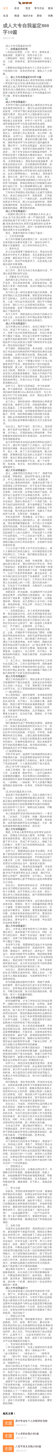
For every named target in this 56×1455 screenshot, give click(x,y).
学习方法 (39, 8)
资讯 (50, 8)
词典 (50, 15)
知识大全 (28, 15)
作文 (16, 8)
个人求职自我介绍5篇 (27, 1433)
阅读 (16, 15)
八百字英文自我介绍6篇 (28, 1446)
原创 (39, 15)
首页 (5, 8)
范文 (28, 8)
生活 (5, 15)
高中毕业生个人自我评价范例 (31, 1421)
